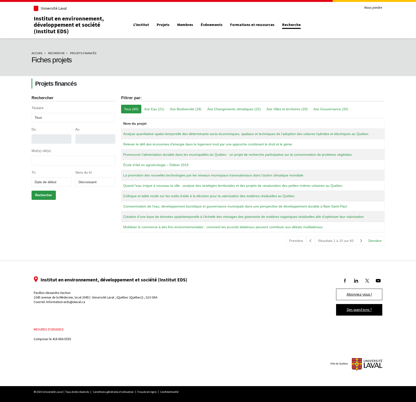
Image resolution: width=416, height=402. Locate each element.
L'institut (141, 24)
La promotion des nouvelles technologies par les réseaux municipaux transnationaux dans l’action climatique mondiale (213, 175)
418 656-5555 (61, 339)
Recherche (291, 24)
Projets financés (83, 53)
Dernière (375, 241)
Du (34, 129)
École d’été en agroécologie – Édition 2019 (155, 165)
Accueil (37, 53)
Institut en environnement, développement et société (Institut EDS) (69, 25)
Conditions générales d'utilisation (113, 392)
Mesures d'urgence (49, 329)
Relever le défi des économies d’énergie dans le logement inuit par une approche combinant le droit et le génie (207, 144)
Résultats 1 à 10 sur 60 (336, 241)
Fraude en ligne (146, 392)
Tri (33, 172)
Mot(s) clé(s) (41, 151)
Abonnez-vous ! (359, 294)
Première (296, 241)
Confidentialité (169, 392)
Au (77, 129)
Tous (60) (131, 109)
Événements (211, 24)
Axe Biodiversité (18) (186, 109)
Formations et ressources (252, 24)
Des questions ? (359, 309)
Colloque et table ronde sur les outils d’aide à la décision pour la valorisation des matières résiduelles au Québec (209, 196)
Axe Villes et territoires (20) (287, 109)
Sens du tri (83, 172)
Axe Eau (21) (154, 109)
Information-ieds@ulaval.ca (65, 302)
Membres (185, 24)
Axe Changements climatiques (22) (234, 109)
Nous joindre (373, 8)
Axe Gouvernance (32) (330, 109)
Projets (163, 24)
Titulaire (38, 108)
